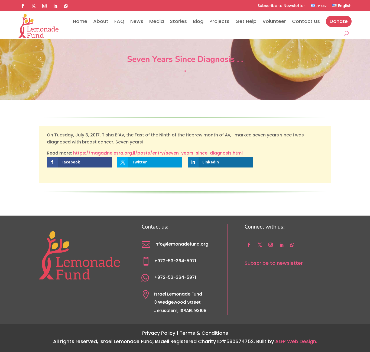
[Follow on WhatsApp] (66, 6)
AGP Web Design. (296, 341)
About (100, 21)
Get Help (246, 21)
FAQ (119, 21)
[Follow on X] (33, 6)
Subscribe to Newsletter (281, 6)
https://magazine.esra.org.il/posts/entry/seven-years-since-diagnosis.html (158, 153)
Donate (339, 21)
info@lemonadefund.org (181, 244)
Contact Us (306, 21)
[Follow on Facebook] (22, 6)
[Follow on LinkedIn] (55, 6)
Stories (178, 21)
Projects (219, 21)
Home (80, 21)
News (136, 21)
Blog (198, 21)
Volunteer (274, 21)
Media (156, 21)
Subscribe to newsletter (274, 263)
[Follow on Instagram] (44, 6)
